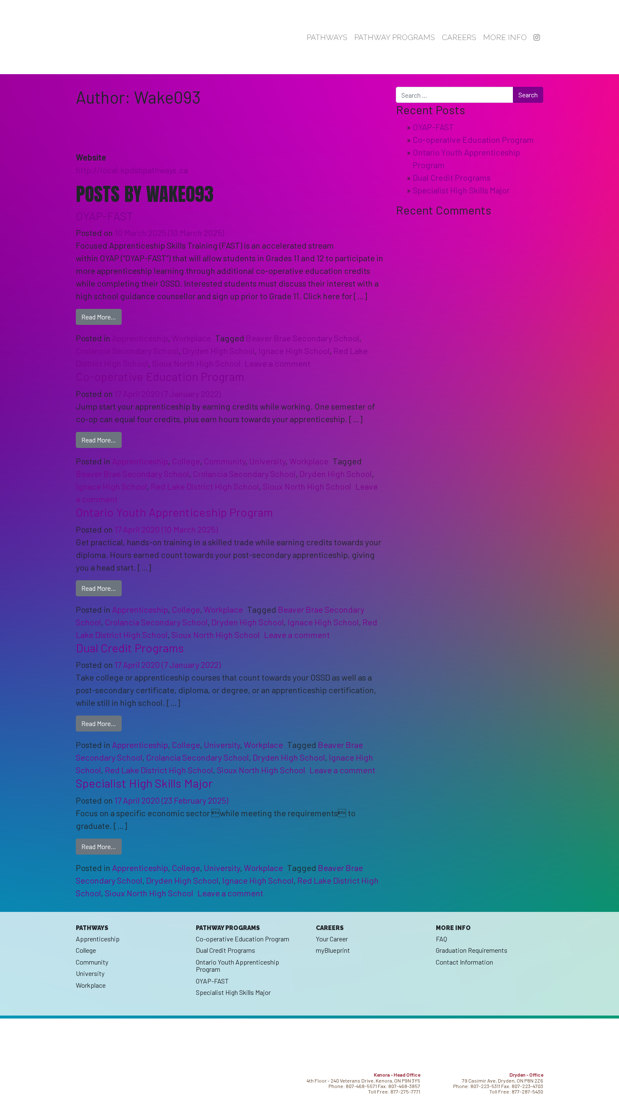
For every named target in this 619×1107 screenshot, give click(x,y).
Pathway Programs (394, 37)
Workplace (191, 338)
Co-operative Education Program (160, 376)
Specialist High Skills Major (144, 783)
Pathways (327, 37)
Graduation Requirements (471, 950)
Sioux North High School (196, 363)
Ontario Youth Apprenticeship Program (174, 512)
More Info (505, 37)
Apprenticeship (140, 338)
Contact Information (464, 962)
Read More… (101, 316)
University (267, 461)
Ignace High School (294, 351)
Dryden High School (218, 351)
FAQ (441, 939)
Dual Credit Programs (130, 648)
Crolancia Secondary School (127, 351)
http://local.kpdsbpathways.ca (132, 170)
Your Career (332, 939)
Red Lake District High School (205, 486)
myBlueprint (333, 950)
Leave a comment (277, 363)
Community (224, 461)
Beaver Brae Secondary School (302, 338)
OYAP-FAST (104, 216)
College (186, 461)
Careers (459, 37)
